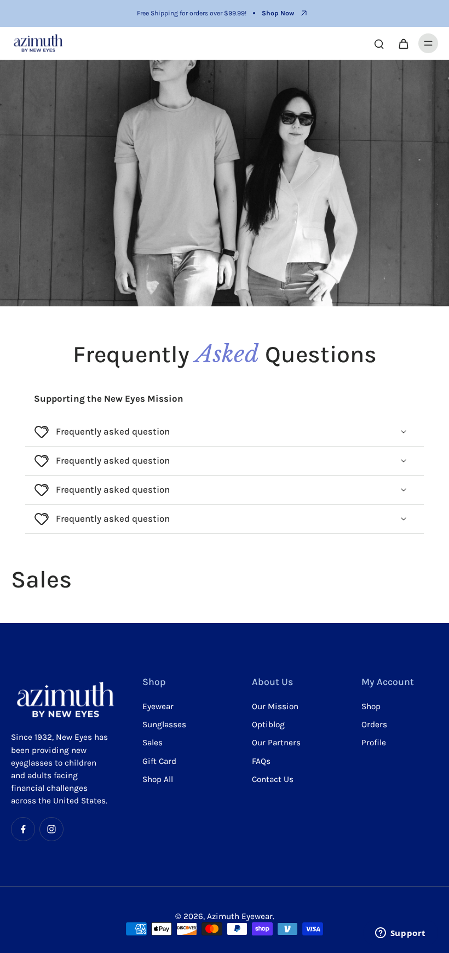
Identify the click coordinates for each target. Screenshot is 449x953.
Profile (373, 742)
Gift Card (159, 761)
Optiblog (268, 724)
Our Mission (275, 706)
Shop (371, 706)
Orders (374, 724)
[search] (379, 43)
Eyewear (158, 706)
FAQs (261, 761)
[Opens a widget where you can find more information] (400, 934)
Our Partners (276, 742)
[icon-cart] (403, 43)
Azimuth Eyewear (240, 916)
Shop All (157, 779)
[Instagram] (51, 829)
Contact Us (272, 779)
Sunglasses (164, 724)
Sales (152, 742)
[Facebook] (23, 829)
